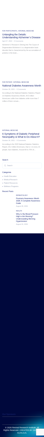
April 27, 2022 (7, 41)
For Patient (7, 82)
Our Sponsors (9, 414)
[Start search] (5, 165)
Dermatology (22, 195)
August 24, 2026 (22, 224)
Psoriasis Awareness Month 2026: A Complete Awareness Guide (28, 200)
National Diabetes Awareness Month (21, 85)
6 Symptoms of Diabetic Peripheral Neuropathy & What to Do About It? (21, 135)
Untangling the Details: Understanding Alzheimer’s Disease (21, 36)
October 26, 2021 (8, 89)
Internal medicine (26, 31)
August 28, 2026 (22, 206)
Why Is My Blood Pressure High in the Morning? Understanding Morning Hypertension (27, 217)
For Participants (9, 31)
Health (19, 211)
